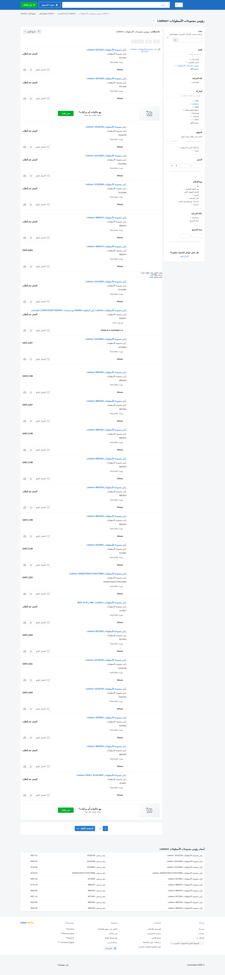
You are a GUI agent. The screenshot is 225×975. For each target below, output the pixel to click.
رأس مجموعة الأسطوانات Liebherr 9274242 (106, 50)
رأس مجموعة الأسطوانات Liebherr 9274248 (106, 78)
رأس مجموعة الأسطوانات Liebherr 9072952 (106, 631)
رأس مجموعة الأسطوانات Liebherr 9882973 (106, 217)
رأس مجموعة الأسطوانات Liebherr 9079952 (106, 717)
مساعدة (201, 933)
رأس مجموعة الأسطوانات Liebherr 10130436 (106, 660)
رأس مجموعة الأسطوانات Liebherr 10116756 (106, 127)
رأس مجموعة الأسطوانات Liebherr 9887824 (106, 372)
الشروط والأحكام (154, 929)
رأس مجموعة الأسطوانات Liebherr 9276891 (106, 545)
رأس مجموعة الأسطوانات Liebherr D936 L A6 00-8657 (101, 775)
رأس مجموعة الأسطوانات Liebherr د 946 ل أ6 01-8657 (101, 602)
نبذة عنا (201, 929)
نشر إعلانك (66, 113)
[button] (31, 69)
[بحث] (167, 5)
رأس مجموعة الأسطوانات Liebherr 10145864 (106, 339)
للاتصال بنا (200, 938)
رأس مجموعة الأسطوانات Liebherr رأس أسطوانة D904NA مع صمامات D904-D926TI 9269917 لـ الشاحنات (78, 310)
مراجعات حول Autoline (152, 942)
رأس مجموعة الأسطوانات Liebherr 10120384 (106, 156)
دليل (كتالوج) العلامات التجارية (149, 947)
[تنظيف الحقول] (167, 37)
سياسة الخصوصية (154, 933)
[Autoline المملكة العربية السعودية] (195, 5)
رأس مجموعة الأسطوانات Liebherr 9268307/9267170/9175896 (97, 574)
